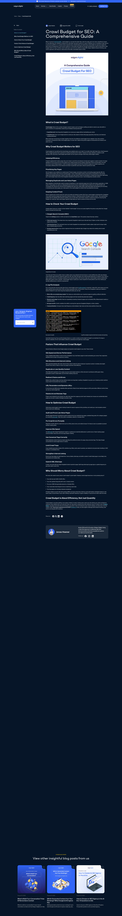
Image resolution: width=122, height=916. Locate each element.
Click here (73, 1)
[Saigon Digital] (18, 6)
